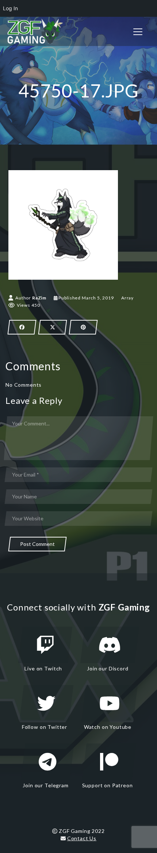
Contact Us (81, 838)
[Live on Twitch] (45, 645)
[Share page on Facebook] (21, 327)
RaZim (39, 298)
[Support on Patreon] (109, 761)
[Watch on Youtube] (109, 703)
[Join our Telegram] (47, 761)
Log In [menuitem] (10, 8)
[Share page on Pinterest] (83, 327)
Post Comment (37, 544)
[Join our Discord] (110, 645)
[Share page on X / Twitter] (52, 327)
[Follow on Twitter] (46, 703)
